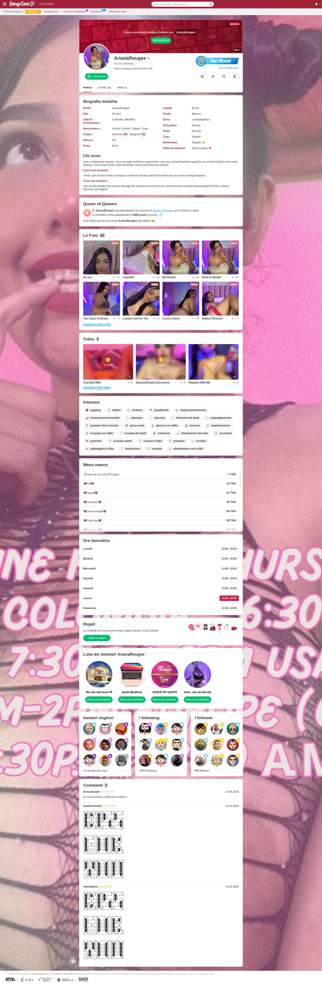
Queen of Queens (162, 210)
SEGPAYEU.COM (71, 974)
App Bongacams (117, 12)
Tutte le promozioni (74, 12)
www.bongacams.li (40, 974)
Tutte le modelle (13, 12)
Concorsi (95, 12)
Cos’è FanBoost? (229, 68)
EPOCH (59, 974)
